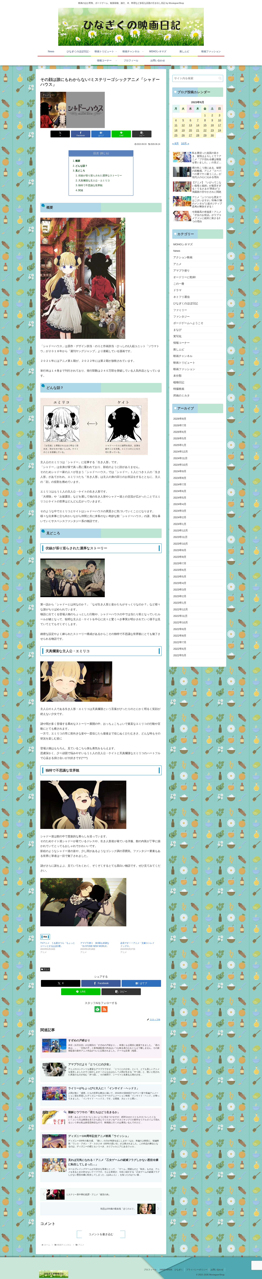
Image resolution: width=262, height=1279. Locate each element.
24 (219, 130)
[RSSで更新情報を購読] (104, 1009)
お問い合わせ (217, 1269)
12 (183, 125)
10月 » (185, 143)
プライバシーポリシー (196, 1269)
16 (212, 125)
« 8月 (175, 143)
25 (175, 135)
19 (183, 130)
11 (176, 125)
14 (197, 125)
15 (205, 125)
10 (219, 120)
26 (183, 135)
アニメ (46, 969)
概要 (77, 160)
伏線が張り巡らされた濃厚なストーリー (100, 175)
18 (175, 130)
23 (212, 130)
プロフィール (150, 1269)
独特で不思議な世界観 (90, 185)
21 (197, 130)
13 (190, 125)
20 (190, 130)
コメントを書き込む (101, 1234)
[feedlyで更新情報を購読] (97, 1009)
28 (197, 135)
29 (205, 135)
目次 (96, 153)
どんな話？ (81, 165)
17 (219, 125)
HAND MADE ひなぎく (171, 1269)
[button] (141, 134)
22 (205, 130)
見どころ (80, 170)
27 (190, 135)
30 (212, 135)
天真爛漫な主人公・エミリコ (94, 180)
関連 (80, 190)
